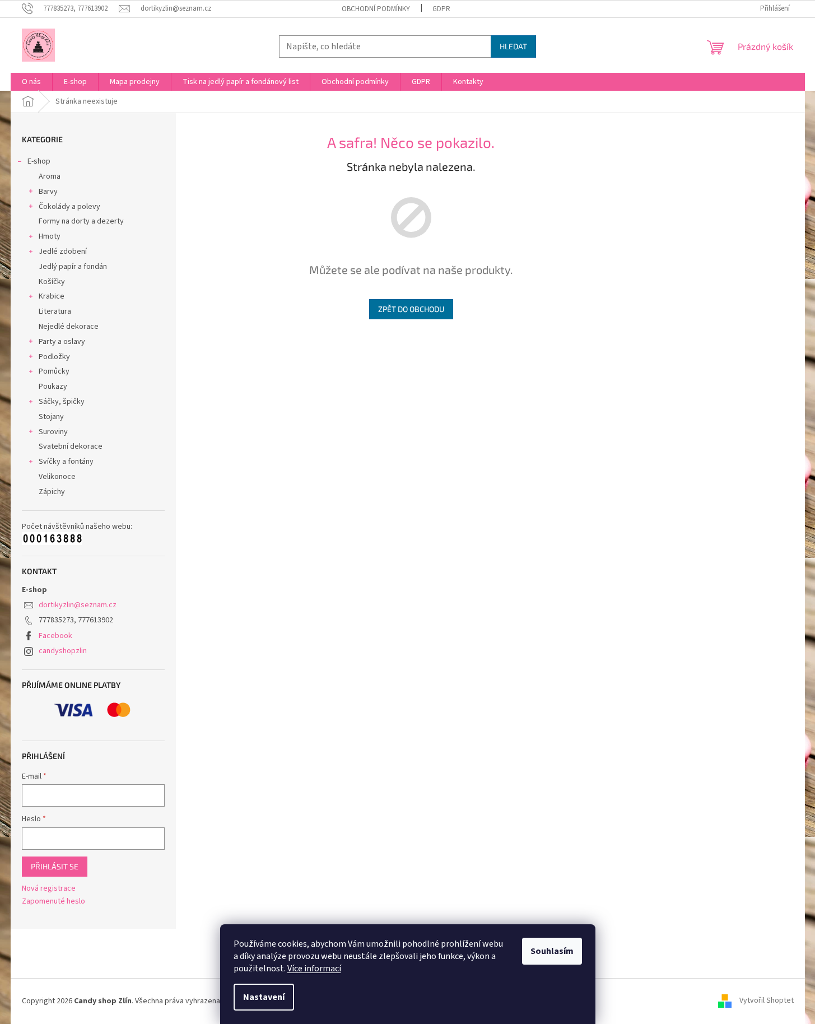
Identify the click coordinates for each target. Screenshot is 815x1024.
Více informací (314, 968)
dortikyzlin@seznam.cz (78, 605)
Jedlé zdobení (63, 251)
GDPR (441, 9)
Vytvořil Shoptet (766, 1001)
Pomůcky (54, 371)
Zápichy (52, 491)
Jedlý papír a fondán (73, 266)
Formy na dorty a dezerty (81, 221)
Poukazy (53, 386)
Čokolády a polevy (69, 206)
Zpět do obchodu (411, 309)
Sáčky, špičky (62, 401)
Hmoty (49, 236)
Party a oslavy (62, 341)
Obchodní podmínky (376, 9)
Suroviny (53, 431)
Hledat (513, 46)
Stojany (51, 416)
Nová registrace (49, 888)
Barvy (48, 191)
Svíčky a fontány (66, 461)
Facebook (55, 635)
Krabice (51, 296)
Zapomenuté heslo (53, 901)
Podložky (54, 356)
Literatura (55, 311)
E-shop (38, 161)
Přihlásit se (54, 866)
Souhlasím (552, 951)
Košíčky (52, 281)
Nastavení (264, 997)
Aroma (49, 176)
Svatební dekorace (71, 446)
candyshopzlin (63, 651)
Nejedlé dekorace (69, 326)
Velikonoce (57, 476)
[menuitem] (31, 82)
